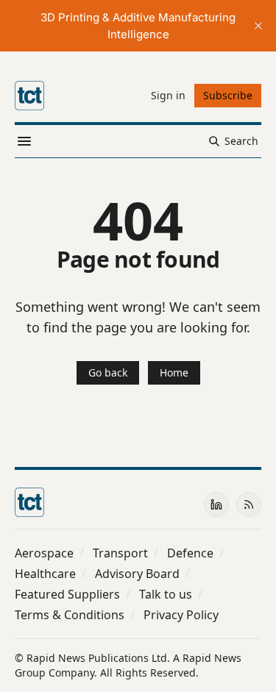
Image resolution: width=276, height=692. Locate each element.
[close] (258, 26)
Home (174, 372)
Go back (107, 372)
